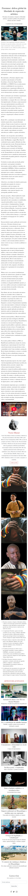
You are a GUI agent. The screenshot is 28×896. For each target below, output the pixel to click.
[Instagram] (16, 892)
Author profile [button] (14, 462)
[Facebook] (11, 892)
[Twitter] (13, 892)
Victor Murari (18, 24)
